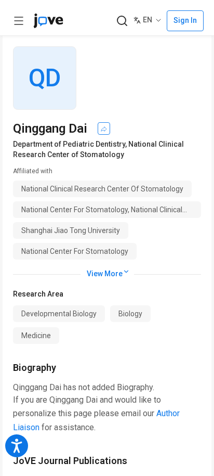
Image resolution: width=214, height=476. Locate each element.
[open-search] (121, 21)
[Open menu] (18, 20)
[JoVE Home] (48, 21)
